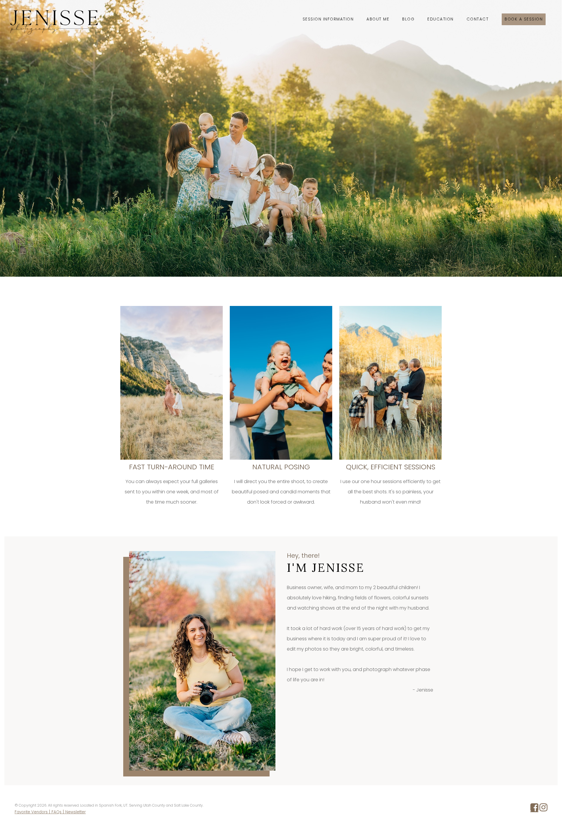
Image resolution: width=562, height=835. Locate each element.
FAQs (56, 812)
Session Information (328, 19)
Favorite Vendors (31, 812)
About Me (377, 19)
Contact (478, 19)
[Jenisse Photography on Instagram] (543, 809)
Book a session (524, 19)
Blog (408, 19)
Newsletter (75, 812)
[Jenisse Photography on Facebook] (534, 809)
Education (440, 19)
